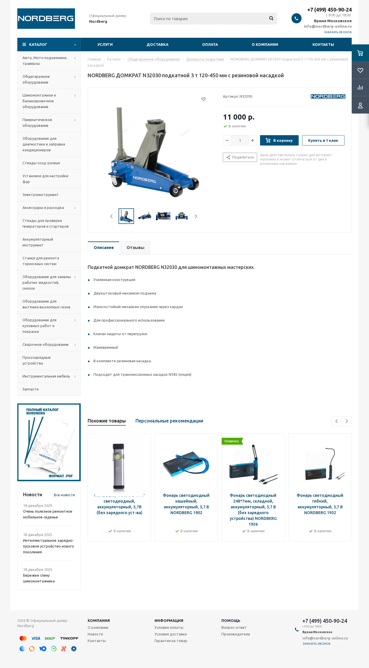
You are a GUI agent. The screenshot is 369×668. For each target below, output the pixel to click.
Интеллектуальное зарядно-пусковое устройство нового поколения (48, 546)
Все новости (64, 495)
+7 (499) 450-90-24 (329, 9)
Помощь (230, 620)
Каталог (38, 44)
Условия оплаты (169, 627)
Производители (235, 634)
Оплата (210, 44)
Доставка (157, 44)
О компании (265, 44)
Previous (112, 216)
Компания (99, 620)
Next (196, 216)
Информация (169, 620)
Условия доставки (171, 634)
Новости (95, 634)
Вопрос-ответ (234, 627)
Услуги (105, 44)
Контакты (323, 44)
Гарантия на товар (171, 641)
